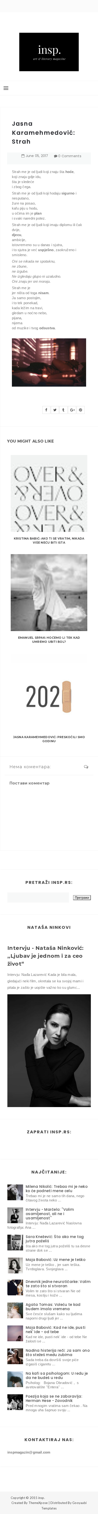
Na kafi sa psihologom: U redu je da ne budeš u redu (57, 1375)
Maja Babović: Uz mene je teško (55, 1259)
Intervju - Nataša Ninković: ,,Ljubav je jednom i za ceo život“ (45, 956)
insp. (41, 1498)
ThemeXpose (38, 1503)
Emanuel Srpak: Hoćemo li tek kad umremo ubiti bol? (49, 639)
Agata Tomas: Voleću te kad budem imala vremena (53, 1306)
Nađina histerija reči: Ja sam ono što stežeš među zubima (58, 1352)
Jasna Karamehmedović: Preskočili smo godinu (49, 739)
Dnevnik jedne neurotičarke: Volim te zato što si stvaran (58, 1283)
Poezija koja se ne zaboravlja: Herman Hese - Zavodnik (54, 1398)
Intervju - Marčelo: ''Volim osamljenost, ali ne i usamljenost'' (50, 1214)
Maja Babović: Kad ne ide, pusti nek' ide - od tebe (55, 1329)
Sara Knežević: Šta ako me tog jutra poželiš (55, 1239)
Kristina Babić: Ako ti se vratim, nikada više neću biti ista (49, 540)
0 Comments (69, 156)
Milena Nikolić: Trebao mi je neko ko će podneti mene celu (57, 1188)
